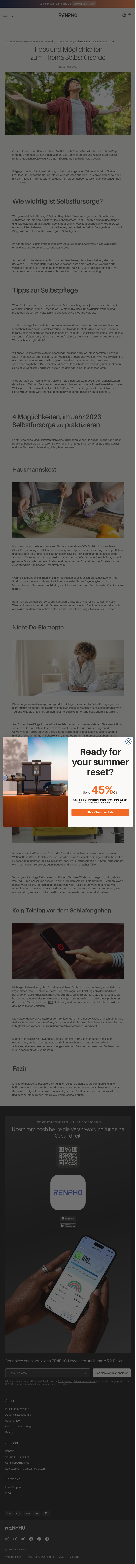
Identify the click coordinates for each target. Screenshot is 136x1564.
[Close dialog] (128, 741)
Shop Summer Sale (99, 812)
